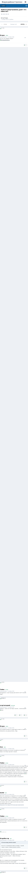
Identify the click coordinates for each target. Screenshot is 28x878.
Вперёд (22, 24)
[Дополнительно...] (25, 38)
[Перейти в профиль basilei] (3, 788)
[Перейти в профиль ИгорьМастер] (3, 834)
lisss (1, 747)
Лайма (2, 689)
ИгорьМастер (4, 838)
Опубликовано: (7, 37)
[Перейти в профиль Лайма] (3, 685)
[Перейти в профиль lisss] (3, 743)
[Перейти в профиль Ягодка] (3, 31)
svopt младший (5, 705)
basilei (2, 792)
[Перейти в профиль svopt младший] (3, 701)
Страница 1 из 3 (13, 24)
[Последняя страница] (26, 24)
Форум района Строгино (12, 2)
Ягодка (6, 17)
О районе (11, 19)
